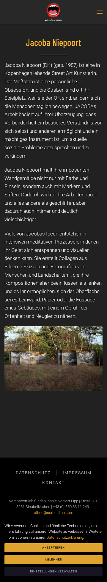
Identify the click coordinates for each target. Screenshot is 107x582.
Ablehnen (53, 559)
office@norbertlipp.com (53, 512)
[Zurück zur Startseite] (53, 12)
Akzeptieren (53, 547)
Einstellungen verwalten (53, 571)
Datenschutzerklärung (64, 537)
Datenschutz (33, 472)
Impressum (77, 472)
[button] (100, 12)
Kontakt (53, 482)
